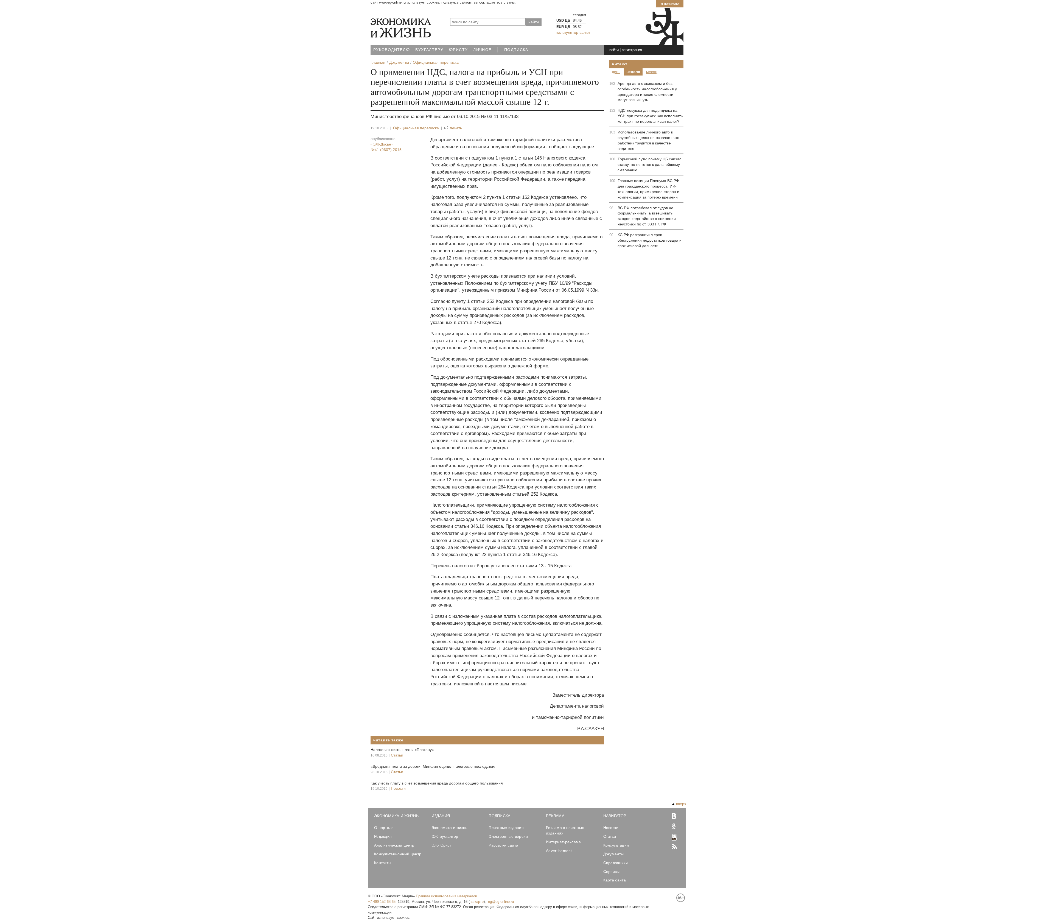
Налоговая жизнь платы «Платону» (402, 749)
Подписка (516, 50)
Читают (619, 64)
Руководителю (391, 50)
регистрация (632, 50)
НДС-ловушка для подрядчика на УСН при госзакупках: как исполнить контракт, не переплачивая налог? (650, 116)
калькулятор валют (573, 32)
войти (614, 50)
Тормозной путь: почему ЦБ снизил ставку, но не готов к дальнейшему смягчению (649, 164)
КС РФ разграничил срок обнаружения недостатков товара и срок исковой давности (650, 240)
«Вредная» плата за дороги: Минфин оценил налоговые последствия (434, 766)
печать (456, 128)
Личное (482, 50)
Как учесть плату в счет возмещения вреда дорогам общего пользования (437, 783)
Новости (398, 788)
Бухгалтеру (429, 50)
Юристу (458, 50)
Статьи (397, 755)
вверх (681, 804)
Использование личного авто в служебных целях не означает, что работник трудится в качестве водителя (648, 140)
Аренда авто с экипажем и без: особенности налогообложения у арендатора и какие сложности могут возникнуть (647, 91)
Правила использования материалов (446, 896)
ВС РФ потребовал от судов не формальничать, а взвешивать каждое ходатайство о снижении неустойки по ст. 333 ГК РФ (647, 216)
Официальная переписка (416, 128)
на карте (477, 902)
